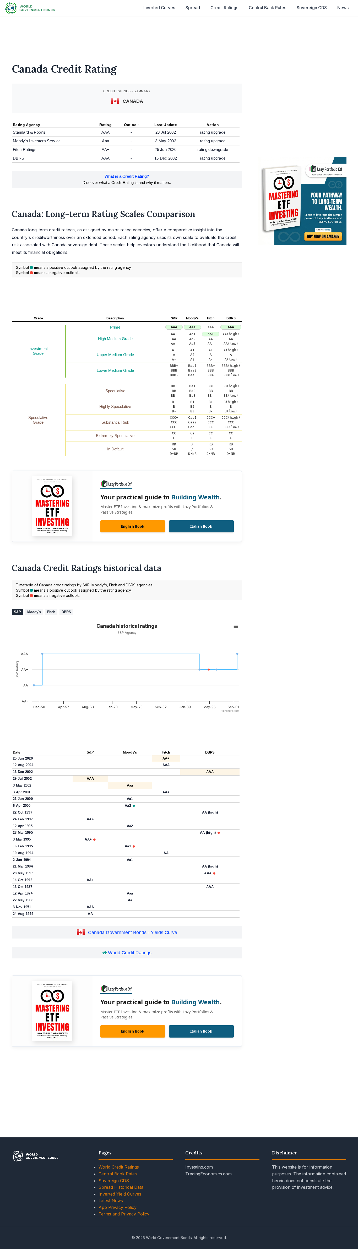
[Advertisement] (179, 36)
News (343, 7)
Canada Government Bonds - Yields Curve (132, 932)
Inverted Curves (159, 7)
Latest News (111, 1200)
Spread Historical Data (121, 1187)
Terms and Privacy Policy (124, 1214)
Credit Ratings (224, 7)
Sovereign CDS (312, 7)
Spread (193, 7)
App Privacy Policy (118, 1207)
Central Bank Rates (267, 7)
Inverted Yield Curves (120, 1194)
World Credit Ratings (129, 952)
